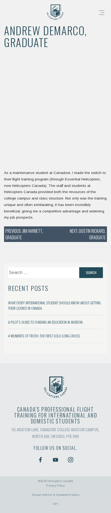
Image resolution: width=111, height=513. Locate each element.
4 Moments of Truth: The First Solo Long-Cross (44, 336)
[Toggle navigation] (101, 12)
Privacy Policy (55, 485)
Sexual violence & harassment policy (55, 494)
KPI (55, 503)
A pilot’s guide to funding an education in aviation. (45, 322)
